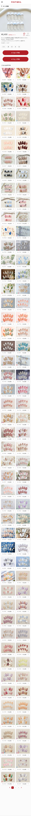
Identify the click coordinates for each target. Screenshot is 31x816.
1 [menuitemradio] (12, 787)
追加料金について (12, 34)
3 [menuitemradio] (18, 787)
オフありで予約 (15, 52)
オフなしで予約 (15, 59)
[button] (2, 2)
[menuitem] (21, 787)
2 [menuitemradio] (15, 787)
